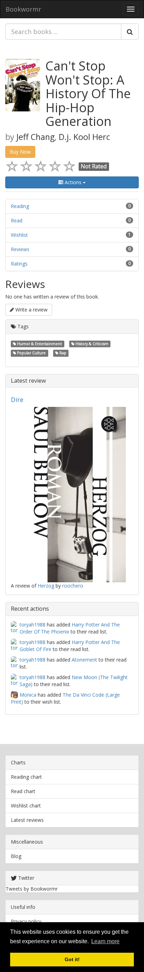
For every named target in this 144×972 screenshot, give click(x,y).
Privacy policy (26, 921)
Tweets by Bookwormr (32, 888)
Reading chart (26, 776)
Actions (73, 182)
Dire (17, 399)
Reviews (20, 249)
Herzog (46, 585)
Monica (28, 694)
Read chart (23, 791)
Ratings (19, 263)
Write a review (31, 309)
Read (16, 220)
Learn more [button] (105, 941)
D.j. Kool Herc (84, 136)
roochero (72, 585)
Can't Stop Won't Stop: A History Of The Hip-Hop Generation (88, 93)
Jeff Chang (35, 136)
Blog (16, 856)
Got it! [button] (72, 959)
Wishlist (19, 235)
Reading (20, 206)
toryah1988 (32, 624)
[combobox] (63, 32)
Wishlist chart (26, 805)
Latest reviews (27, 820)
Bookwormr (23, 9)
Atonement (84, 659)
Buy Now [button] (20, 151)
